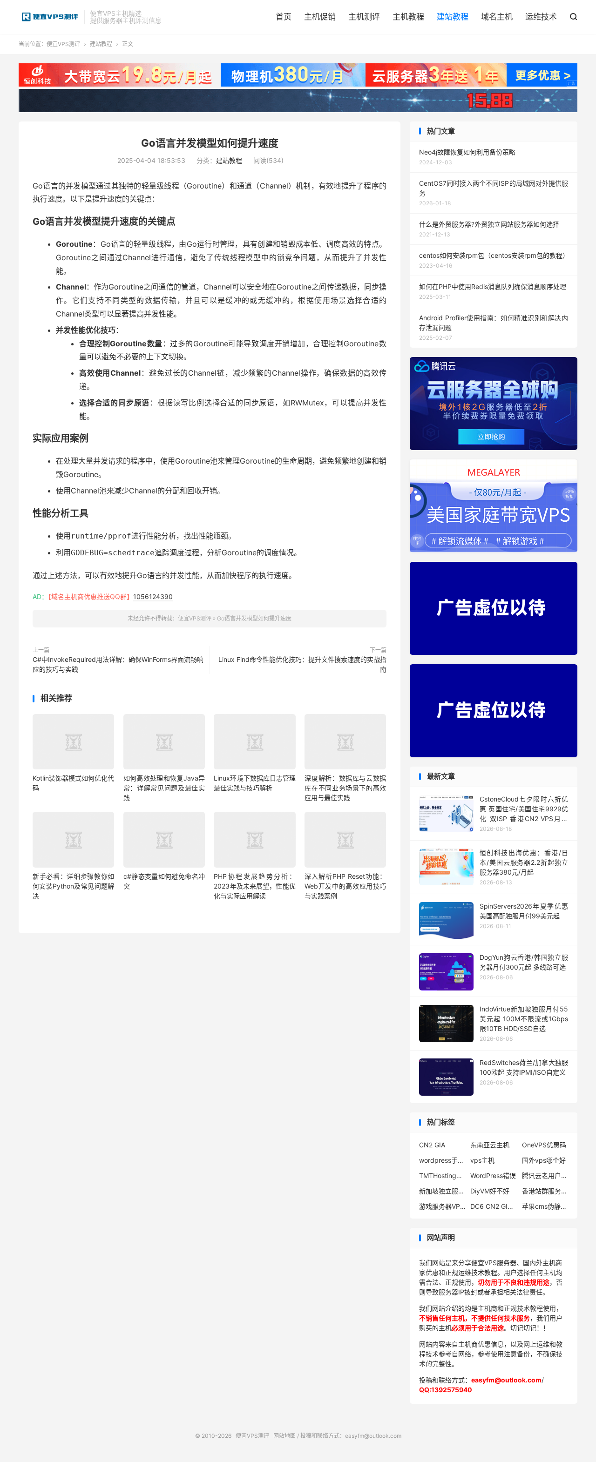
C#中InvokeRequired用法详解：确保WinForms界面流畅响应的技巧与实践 (118, 664)
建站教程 (452, 16)
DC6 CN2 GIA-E (493, 1206)
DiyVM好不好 (489, 1191)
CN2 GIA (432, 1145)
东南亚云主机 (489, 1145)
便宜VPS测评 (49, 16)
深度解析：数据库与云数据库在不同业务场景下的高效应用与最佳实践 (345, 788)
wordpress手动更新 (442, 1160)
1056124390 (153, 596)
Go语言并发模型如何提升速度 (209, 143)
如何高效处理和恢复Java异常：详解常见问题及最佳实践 (164, 788)
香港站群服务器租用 (545, 1191)
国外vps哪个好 (544, 1160)
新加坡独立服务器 (442, 1191)
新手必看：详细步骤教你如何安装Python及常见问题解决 (73, 886)
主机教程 (408, 16)
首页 (283, 16)
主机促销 (320, 16)
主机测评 (364, 16)
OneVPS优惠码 (544, 1145)
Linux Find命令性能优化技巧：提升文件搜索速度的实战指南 (302, 664)
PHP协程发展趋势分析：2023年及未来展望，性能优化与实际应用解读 (254, 886)
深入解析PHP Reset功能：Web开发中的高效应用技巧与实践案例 (345, 886)
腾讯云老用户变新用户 (545, 1175)
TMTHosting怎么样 (442, 1175)
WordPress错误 (493, 1175)
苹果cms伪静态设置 (545, 1206)
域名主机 (497, 16)
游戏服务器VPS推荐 (442, 1206)
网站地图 (284, 1435)
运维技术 (541, 16)
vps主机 (482, 1160)
